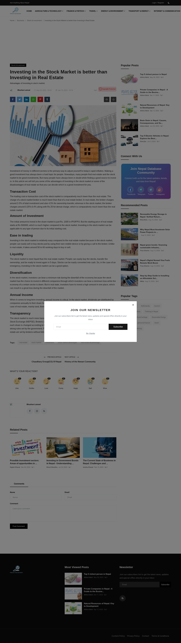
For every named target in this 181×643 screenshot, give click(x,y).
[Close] (133, 305)
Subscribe (118, 326)
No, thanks (90, 333)
